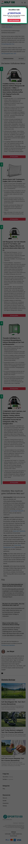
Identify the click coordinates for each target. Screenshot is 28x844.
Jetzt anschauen (14, 20)
